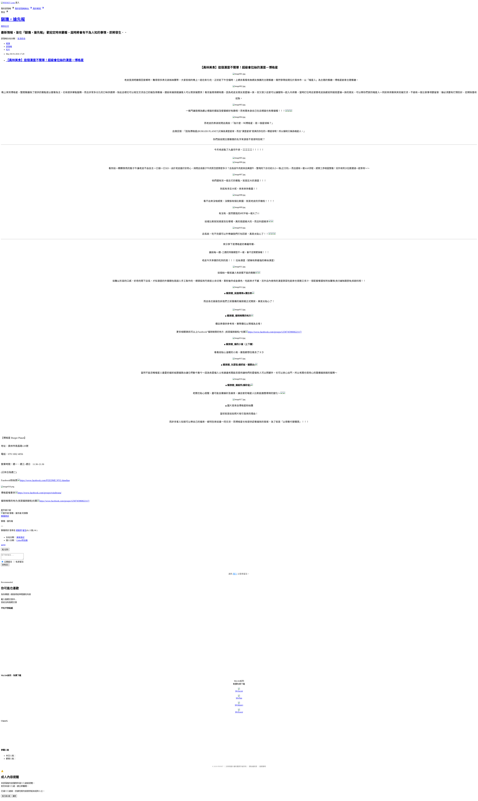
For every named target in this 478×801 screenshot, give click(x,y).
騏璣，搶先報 (13, 19)
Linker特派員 (22, 540)
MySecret (239, 691)
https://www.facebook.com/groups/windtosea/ (39, 492)
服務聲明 (262, 766)
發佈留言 (5, 565)
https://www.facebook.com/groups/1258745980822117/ (275, 332)
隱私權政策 (253, 766)
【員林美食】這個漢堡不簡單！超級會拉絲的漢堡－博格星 (45, 60)
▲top (3, 545)
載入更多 (5, 550)
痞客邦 (19, 530)
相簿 (8, 44)
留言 (24, 530)
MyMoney (239, 705)
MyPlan (239, 698)
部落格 (9, 47)
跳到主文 (5, 26)
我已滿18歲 (6, 796)
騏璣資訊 (5, 516)
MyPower (239, 712)
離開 (14, 796)
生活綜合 (21, 39)
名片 (8, 50)
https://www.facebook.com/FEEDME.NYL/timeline (45, 480)
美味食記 (20, 537)
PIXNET (220, 766)
